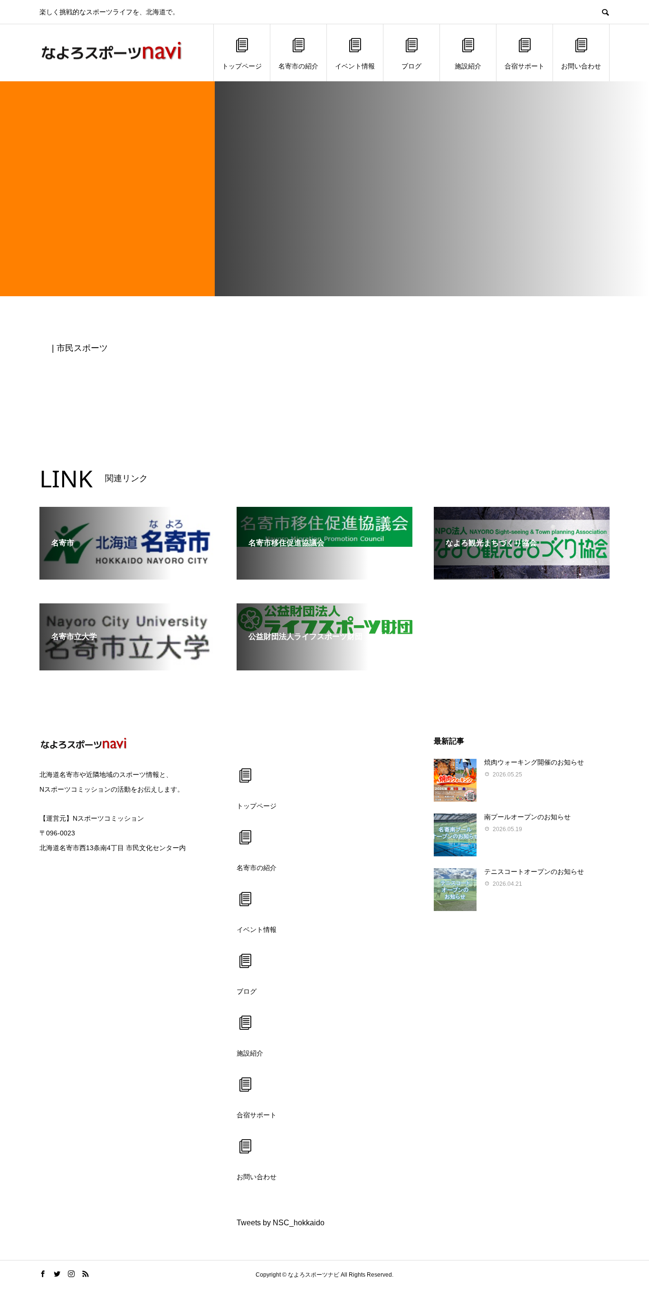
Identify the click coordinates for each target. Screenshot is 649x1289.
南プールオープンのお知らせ (527, 817)
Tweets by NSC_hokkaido (280, 1223)
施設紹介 (468, 66)
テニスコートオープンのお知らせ (534, 871)
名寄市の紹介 (298, 66)
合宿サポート (524, 66)
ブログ (411, 66)
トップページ (242, 66)
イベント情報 (355, 66)
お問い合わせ (581, 66)
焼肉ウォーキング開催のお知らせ (534, 762)
